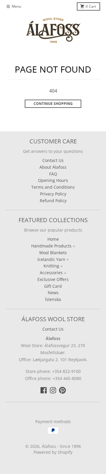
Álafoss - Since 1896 (61, 446)
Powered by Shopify (53, 452)
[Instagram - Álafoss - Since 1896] (53, 390)
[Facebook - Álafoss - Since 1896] (43, 390)
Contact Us (53, 329)
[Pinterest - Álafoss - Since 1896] (62, 390)
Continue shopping (53, 103)
